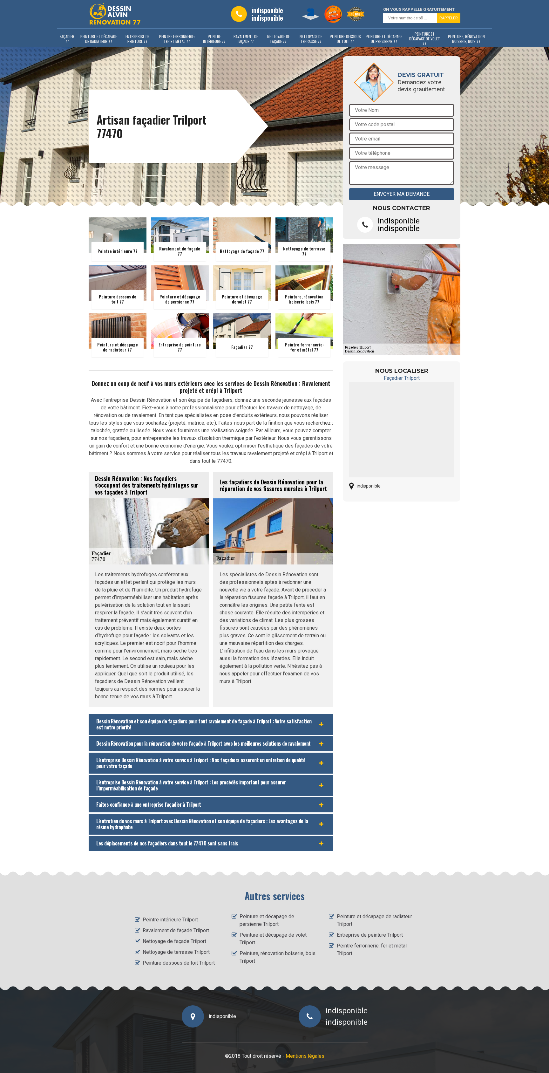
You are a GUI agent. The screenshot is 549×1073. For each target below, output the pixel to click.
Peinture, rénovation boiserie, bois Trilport (277, 957)
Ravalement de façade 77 (246, 39)
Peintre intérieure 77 (214, 39)
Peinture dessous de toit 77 (345, 39)
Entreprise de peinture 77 (137, 39)
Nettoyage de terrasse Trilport (176, 952)
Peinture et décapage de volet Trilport (273, 939)
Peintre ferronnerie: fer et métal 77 (177, 39)
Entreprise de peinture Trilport (370, 935)
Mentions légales (305, 1056)
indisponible (267, 10)
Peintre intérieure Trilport (170, 920)
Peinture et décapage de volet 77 (424, 38)
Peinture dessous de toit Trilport (179, 963)
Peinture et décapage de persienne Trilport (267, 920)
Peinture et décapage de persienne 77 (384, 39)
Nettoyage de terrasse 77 (311, 39)
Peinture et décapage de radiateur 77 (98, 39)
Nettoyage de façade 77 (278, 39)
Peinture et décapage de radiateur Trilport (374, 920)
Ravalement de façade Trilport (176, 930)
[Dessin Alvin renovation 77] (115, 14)
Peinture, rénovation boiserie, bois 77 (466, 39)
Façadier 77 (67, 39)
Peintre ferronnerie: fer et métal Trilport (372, 949)
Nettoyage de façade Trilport (174, 941)
